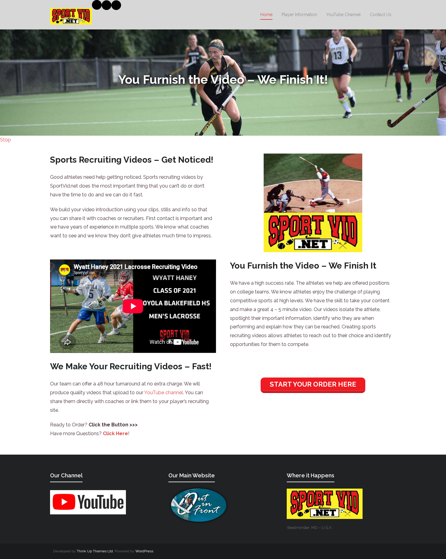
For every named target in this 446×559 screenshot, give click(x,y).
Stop (5, 140)
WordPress (144, 551)
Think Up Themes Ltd (95, 551)
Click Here (115, 433)
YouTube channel (163, 392)
